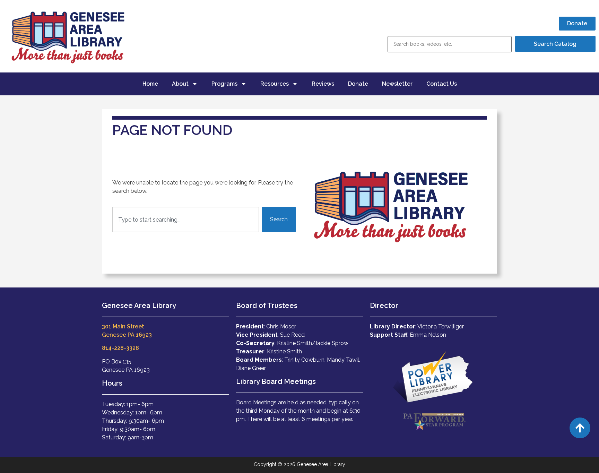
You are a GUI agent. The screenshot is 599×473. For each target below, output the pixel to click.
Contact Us (441, 83)
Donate (358, 83)
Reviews (323, 83)
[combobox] (185, 219)
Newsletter (397, 83)
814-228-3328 (120, 348)
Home (150, 83)
